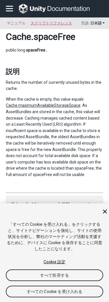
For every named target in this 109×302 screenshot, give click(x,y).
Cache (18, 36)
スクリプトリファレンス (51, 23)
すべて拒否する (54, 275)
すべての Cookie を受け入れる (55, 291)
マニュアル (16, 23)
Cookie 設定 (54, 262)
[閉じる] (104, 211)
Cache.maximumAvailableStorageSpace (43, 105)
